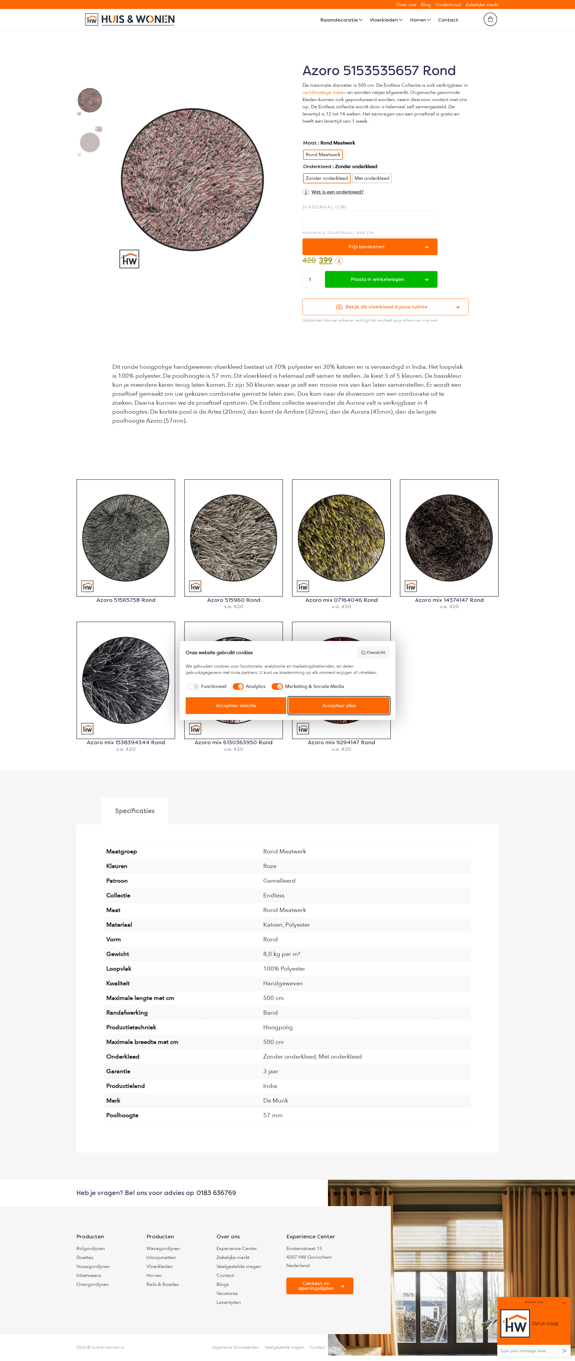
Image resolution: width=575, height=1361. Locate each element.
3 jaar (271, 1071)
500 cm (273, 998)
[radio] (323, 154)
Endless (274, 895)
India (270, 1086)
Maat (310, 143)
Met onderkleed (340, 1057)
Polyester (297, 925)
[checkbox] (206, 686)
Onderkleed (317, 166)
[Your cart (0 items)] (490, 19)
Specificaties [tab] (135, 811)
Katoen (273, 925)
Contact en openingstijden (316, 1285)
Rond (270, 939)
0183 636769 (216, 1192)
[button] (333, 192)
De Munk (275, 1101)
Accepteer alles (339, 705)
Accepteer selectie (236, 705)
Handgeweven (283, 983)
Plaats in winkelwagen (377, 279)
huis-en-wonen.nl (108, 1347)
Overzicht (376, 652)
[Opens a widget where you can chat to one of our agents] (534, 1327)
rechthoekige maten (324, 92)
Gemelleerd (279, 881)
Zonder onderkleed (289, 1057)
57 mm (273, 1115)
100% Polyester (284, 969)
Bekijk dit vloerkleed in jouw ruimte (386, 307)
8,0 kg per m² (281, 954)
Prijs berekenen (366, 246)
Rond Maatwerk (284, 851)
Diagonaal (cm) (324, 207)
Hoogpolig (278, 1027)
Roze (269, 866)
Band (270, 1013)
